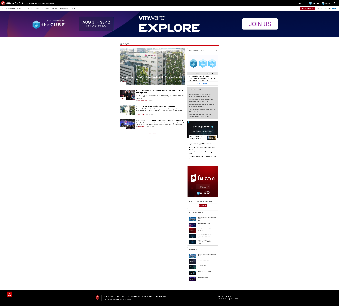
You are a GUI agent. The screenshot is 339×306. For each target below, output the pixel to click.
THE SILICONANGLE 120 (308, 8)
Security (30, 8)
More (73, 8)
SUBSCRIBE (202, 206)
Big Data (54, 8)
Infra (37, 8)
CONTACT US (135, 296)
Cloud (19, 8)
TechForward (10, 8)
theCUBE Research (237, 299)
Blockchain (45, 8)
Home (3, 7)
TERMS (118, 296)
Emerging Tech (64, 8)
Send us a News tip (162, 296)
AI (24, 8)
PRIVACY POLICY (108, 296)
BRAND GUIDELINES (147, 296)
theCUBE (223, 299)
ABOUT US (125, 296)
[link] (152, 67)
